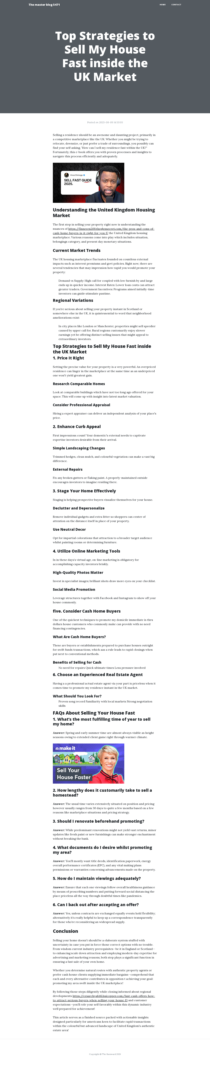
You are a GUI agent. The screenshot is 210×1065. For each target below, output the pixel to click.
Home (163, 4)
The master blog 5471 (44, 5)
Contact (176, 4)
